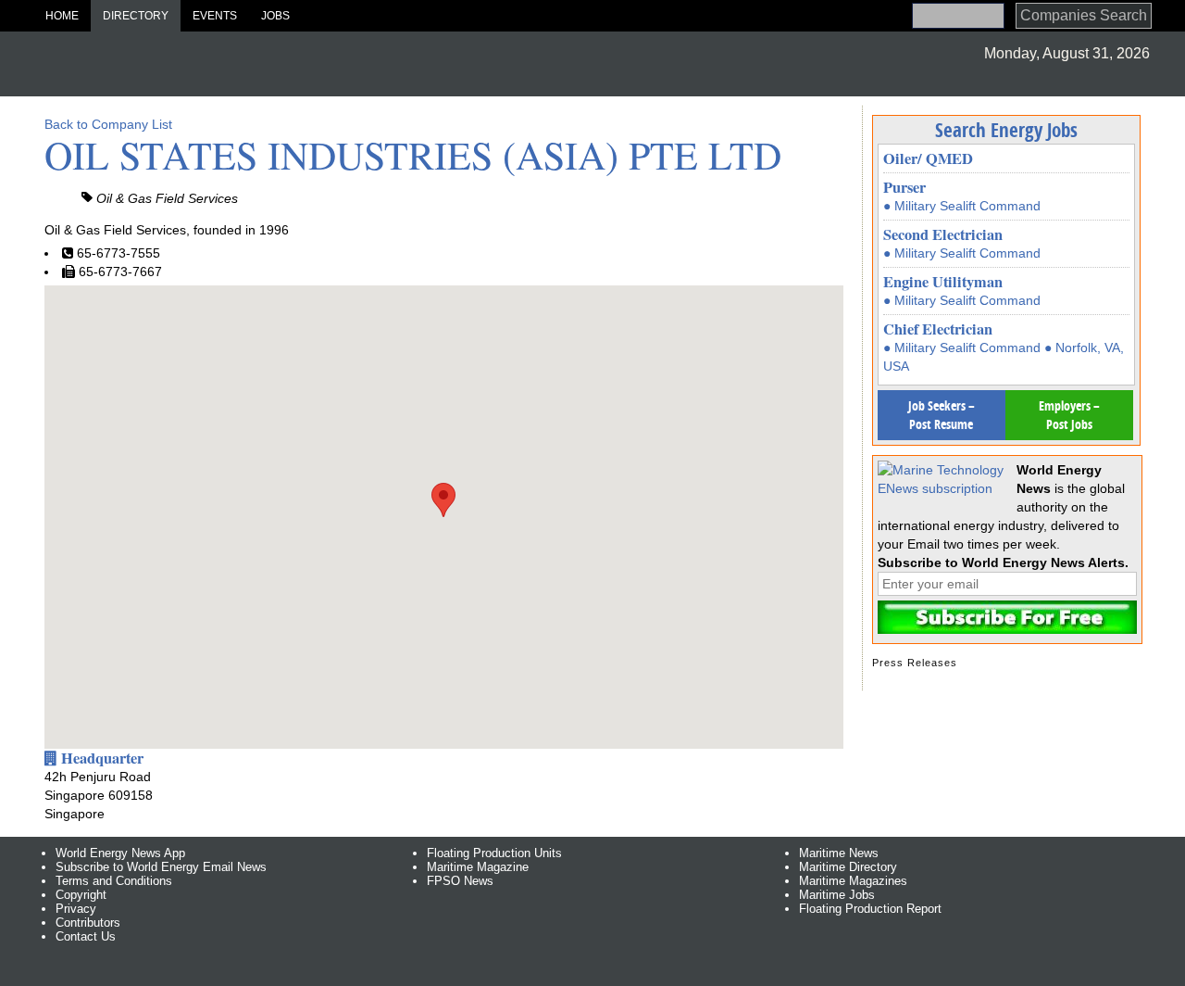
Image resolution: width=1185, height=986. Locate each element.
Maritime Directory (848, 867)
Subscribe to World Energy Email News (161, 867)
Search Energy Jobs (1006, 129)
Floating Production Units (494, 853)
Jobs (275, 15)
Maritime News (839, 853)
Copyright (81, 895)
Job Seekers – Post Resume (941, 415)
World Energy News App (120, 853)
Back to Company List (108, 124)
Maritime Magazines (853, 881)
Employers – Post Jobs (1069, 415)
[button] (443, 500)
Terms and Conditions (114, 881)
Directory (135, 15)
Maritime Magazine (478, 867)
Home (62, 15)
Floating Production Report (870, 909)
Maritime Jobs (837, 895)
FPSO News (460, 881)
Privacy (76, 909)
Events (215, 15)
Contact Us (86, 936)
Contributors (88, 922)
